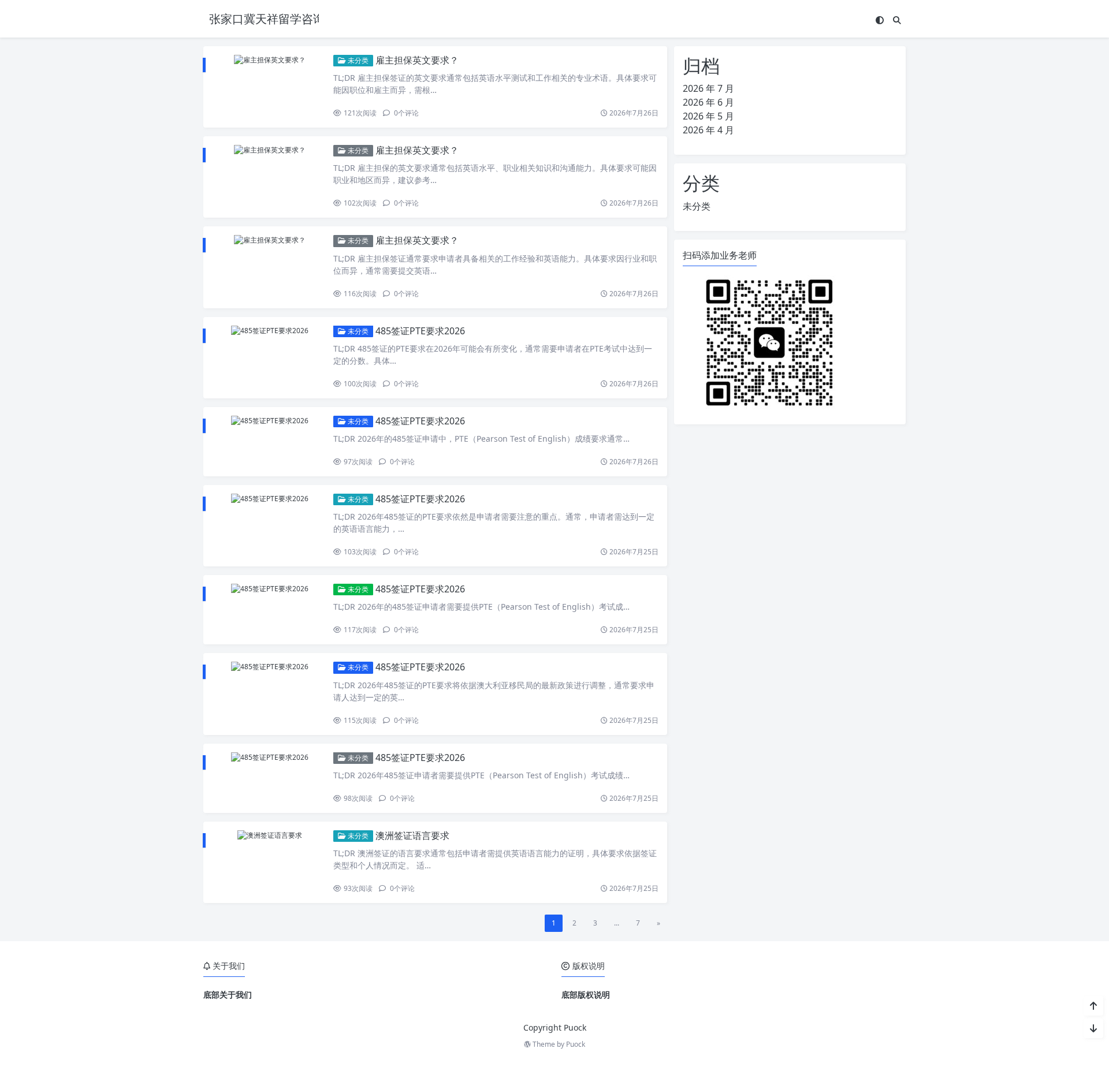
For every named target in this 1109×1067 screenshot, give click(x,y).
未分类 (357, 60)
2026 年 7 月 (708, 88)
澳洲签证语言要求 (412, 835)
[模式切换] (879, 20)
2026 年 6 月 (708, 102)
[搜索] (897, 20)
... (616, 923)
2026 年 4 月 (708, 130)
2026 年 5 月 (708, 116)
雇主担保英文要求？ (417, 60)
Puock (575, 1044)
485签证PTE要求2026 (420, 330)
